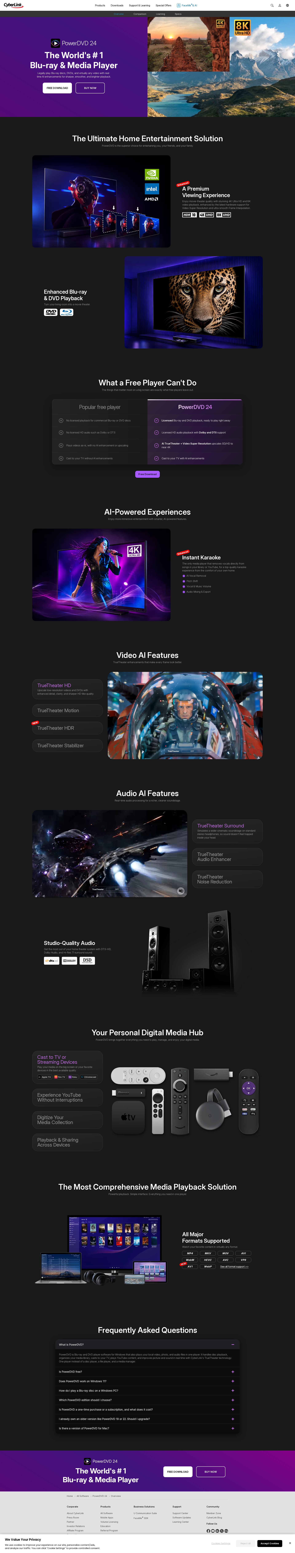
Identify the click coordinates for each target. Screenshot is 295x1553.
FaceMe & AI (189, 5)
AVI (243, 1253)
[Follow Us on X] (222, 1532)
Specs (178, 14)
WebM (190, 1259)
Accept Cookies (270, 1543)
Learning (160, 14)
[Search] (272, 5)
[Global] (287, 5)
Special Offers (163, 5)
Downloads (117, 5)
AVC (225, 1259)
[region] (147, 1543)
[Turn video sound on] (181, 891)
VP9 (243, 1259)
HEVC (208, 1259)
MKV (208, 1253)
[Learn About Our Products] (226, 1532)
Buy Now (90, 88)
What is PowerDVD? (71, 1344)
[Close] (290, 1543)
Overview (119, 14)
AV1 (187, 1266)
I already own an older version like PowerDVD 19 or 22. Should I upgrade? (104, 1419)
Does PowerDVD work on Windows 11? (82, 1381)
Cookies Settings (220, 1543)
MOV (225, 1253)
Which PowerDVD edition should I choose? (85, 1400)
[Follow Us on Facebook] (208, 1532)
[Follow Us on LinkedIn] (217, 1532)
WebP (208, 1266)
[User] (280, 5)
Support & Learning (139, 5)
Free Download (57, 88)
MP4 (190, 1253)
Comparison (140, 14)
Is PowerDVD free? (70, 1371)
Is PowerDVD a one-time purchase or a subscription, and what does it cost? (106, 1409)
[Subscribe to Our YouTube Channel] (213, 1532)
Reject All (246, 1543)
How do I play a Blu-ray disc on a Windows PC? (88, 1390)
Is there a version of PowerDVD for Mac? (84, 1428)
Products (100, 5)
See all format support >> (234, 1266)
